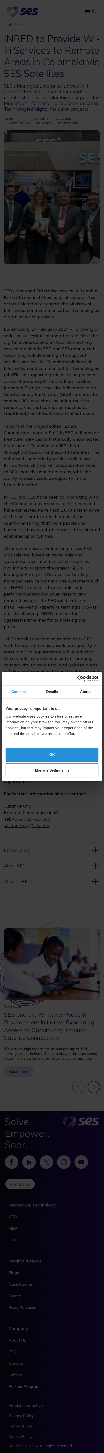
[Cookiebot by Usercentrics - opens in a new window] (77, 678)
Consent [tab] (18, 692)
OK (52, 755)
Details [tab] (52, 692)
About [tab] (85, 692)
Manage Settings (49, 770)
